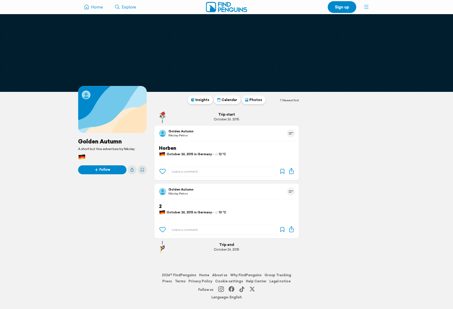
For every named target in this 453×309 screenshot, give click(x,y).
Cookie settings (229, 281)
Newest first (290, 100)
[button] (366, 7)
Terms (180, 281)
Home (204, 275)
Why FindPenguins (246, 275)
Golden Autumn (100, 141)
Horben (167, 148)
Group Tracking (277, 275)
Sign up (342, 7)
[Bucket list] (142, 169)
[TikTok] (242, 289)
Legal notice (280, 281)
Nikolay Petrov (178, 135)
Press (167, 281)
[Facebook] (231, 289)
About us (219, 275)
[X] (252, 289)
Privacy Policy (200, 281)
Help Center (256, 281)
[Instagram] (221, 289)
